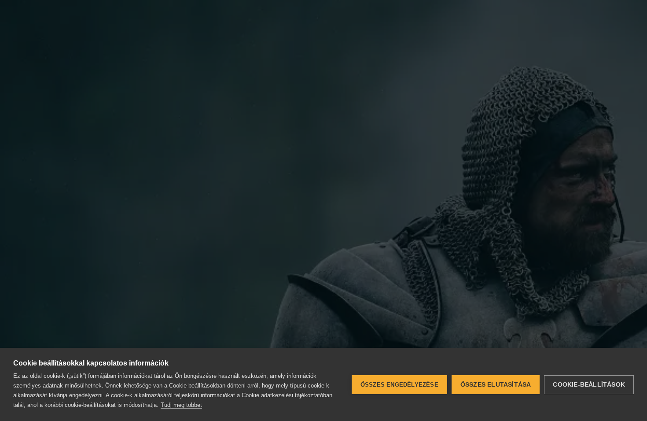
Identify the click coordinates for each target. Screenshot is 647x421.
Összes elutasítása (495, 384)
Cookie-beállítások (589, 384)
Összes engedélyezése (399, 384)
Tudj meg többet (181, 405)
